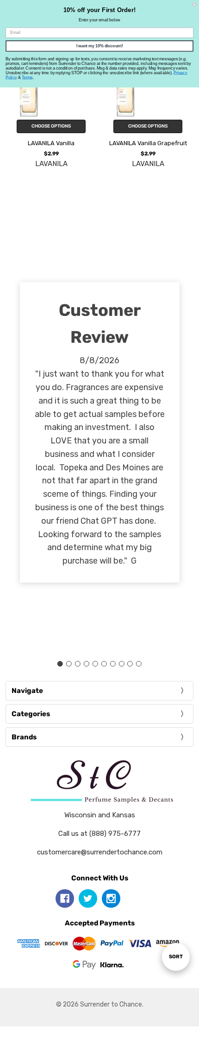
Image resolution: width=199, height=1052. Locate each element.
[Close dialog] (194, 4)
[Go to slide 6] (103, 664)
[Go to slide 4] (86, 664)
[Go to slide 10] (139, 664)
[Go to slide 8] (121, 664)
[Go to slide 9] (130, 664)
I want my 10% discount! (99, 46)
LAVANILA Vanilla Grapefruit (148, 143)
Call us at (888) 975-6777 (99, 833)
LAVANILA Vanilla (51, 143)
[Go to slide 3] (78, 664)
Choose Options (51, 126)
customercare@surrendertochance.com (99, 852)
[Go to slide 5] (95, 664)
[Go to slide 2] (69, 664)
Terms (27, 77)
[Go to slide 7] (112, 664)
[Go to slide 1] (60, 664)
